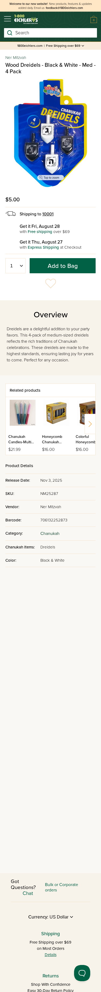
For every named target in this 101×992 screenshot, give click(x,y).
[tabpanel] (50, 133)
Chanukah (50, 533)
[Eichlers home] (26, 19)
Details (51, 954)
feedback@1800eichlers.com (64, 8)
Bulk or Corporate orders (61, 887)
